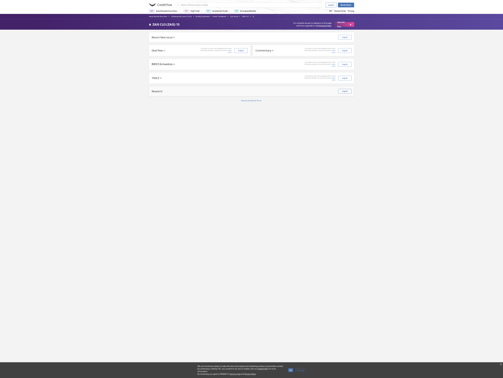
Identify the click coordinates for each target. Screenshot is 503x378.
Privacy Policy (250, 374)
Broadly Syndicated (203, 16)
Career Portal (340, 11)
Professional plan (324, 26)
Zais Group (234, 16)
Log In (331, 5)
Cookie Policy (262, 369)
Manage (300, 370)
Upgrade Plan (341, 24)
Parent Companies (219, 16)
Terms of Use (235, 374)
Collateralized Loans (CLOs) (181, 16)
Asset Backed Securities (158, 16)
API (330, 11)
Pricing (351, 11)
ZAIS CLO (245, 16)
